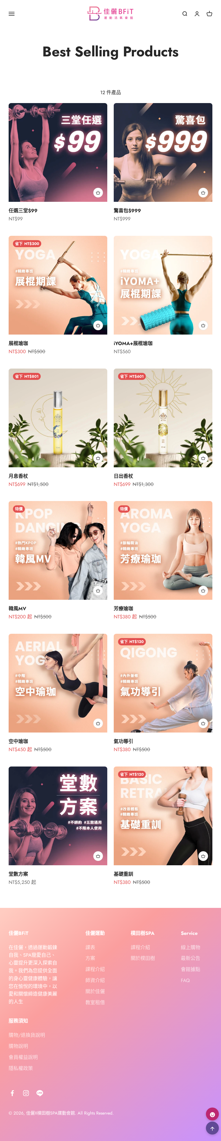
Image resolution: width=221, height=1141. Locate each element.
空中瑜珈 (18, 741)
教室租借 (95, 1002)
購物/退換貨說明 (27, 1035)
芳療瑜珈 (123, 608)
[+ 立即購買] (98, 192)
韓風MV (17, 608)
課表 (90, 947)
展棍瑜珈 (18, 343)
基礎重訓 (123, 874)
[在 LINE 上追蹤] (39, 1093)
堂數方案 (18, 874)
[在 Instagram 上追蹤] (26, 1093)
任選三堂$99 (23, 210)
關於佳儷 (95, 991)
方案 (90, 958)
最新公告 (190, 958)
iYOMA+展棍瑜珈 (133, 343)
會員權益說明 (23, 1057)
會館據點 (190, 969)
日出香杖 (123, 476)
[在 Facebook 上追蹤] (12, 1093)
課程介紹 (95, 969)
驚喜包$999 (127, 210)
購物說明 (18, 1046)
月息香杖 (18, 476)
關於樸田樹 (143, 958)
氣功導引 (123, 741)
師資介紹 (95, 980)
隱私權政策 (21, 1068)
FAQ (185, 980)
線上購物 (190, 947)
